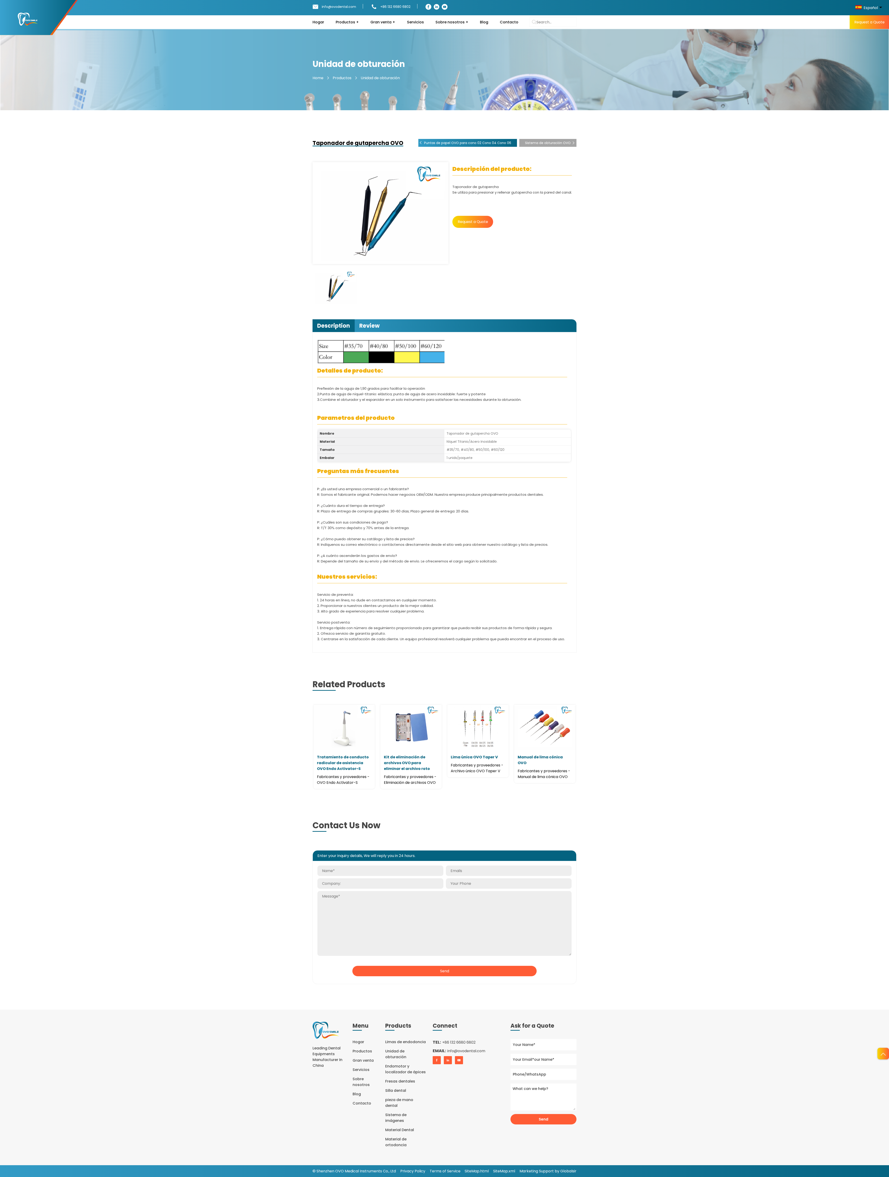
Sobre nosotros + (451, 22)
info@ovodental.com (339, 6)
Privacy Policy (412, 1171)
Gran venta (363, 1060)
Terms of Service (445, 1171)
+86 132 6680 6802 (395, 6)
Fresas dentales (400, 1081)
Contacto (509, 22)
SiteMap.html (477, 1171)
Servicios (415, 22)
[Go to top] (883, 1053)
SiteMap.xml (504, 1171)
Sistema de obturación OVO (548, 143)
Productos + (347, 22)
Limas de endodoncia (405, 1042)
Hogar (318, 22)
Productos (342, 77)
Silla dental (395, 1090)
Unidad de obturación (380, 77)
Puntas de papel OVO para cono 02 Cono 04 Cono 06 (467, 143)
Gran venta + (382, 22)
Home (318, 77)
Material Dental (399, 1130)
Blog (484, 22)
